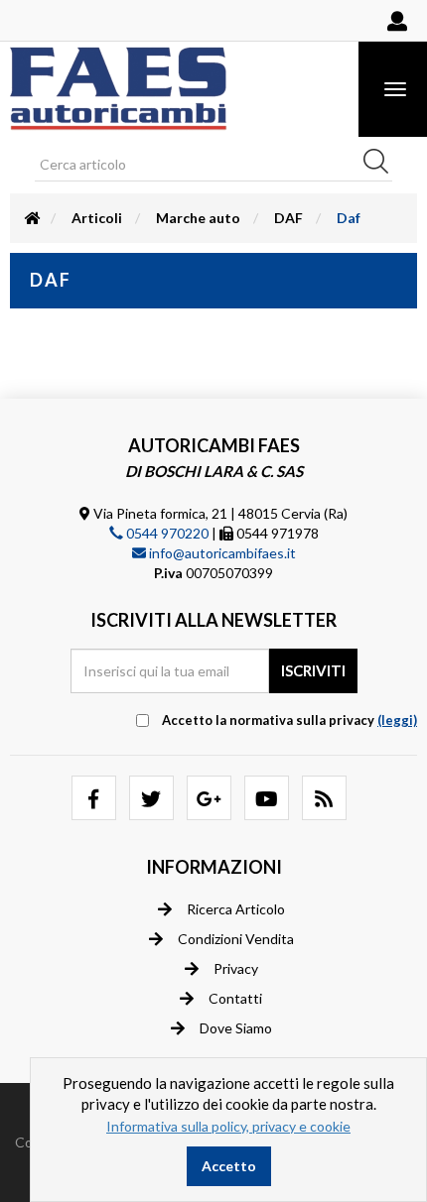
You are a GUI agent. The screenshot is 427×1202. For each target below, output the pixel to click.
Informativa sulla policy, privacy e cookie (228, 1126)
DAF (288, 217)
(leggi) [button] (397, 720)
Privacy (236, 968)
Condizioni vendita (236, 938)
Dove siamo (236, 1028)
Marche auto (198, 217)
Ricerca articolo (236, 909)
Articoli (96, 217)
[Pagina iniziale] (33, 217)
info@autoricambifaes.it (221, 552)
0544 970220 (166, 533)
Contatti (235, 998)
